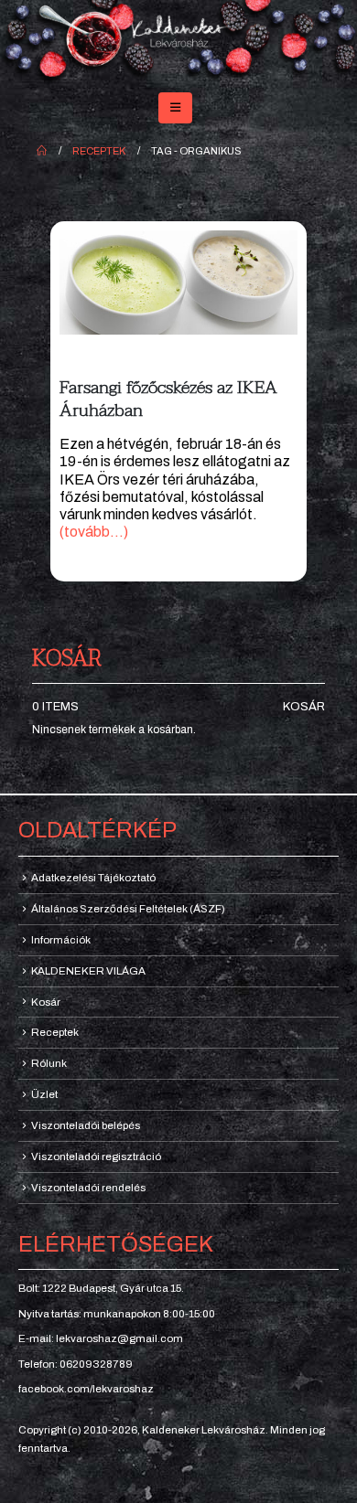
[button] (175, 107)
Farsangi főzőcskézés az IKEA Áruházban (168, 398)
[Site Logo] (178, 42)
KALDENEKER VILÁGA (88, 970)
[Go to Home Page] (42, 151)
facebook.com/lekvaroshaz (86, 1388)
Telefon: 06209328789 (75, 1364)
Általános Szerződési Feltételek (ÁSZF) (128, 908)
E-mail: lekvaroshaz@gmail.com (100, 1338)
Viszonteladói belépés (85, 1125)
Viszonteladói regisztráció (96, 1156)
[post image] (179, 282)
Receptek (55, 1032)
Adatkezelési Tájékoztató (93, 877)
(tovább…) (94, 531)
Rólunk (49, 1063)
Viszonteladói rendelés (88, 1187)
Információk (61, 939)
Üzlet (44, 1094)
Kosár (304, 706)
